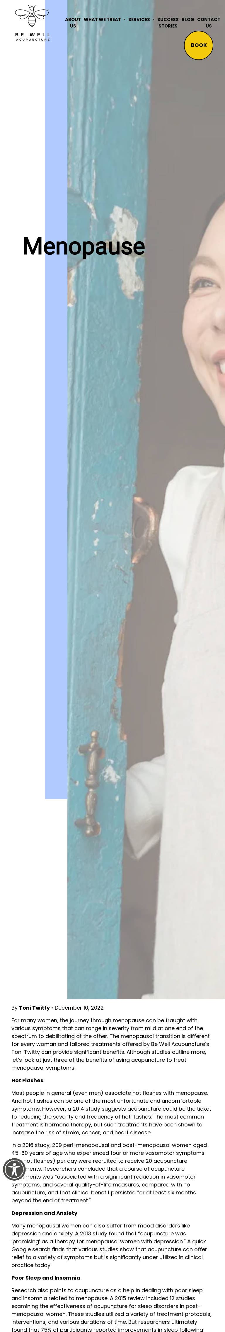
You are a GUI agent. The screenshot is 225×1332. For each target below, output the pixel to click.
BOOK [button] (199, 45)
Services (139, 19)
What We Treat (103, 19)
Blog (188, 19)
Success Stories (168, 22)
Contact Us (208, 22)
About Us (73, 22)
